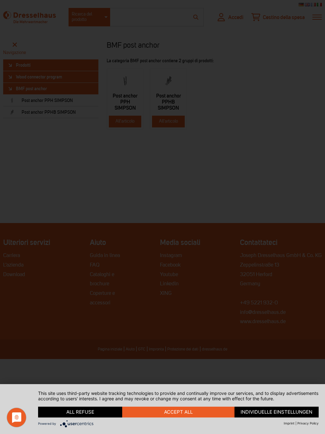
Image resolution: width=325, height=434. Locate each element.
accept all (178, 412)
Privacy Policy (308, 423)
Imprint (289, 423)
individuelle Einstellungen (276, 412)
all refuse (80, 412)
